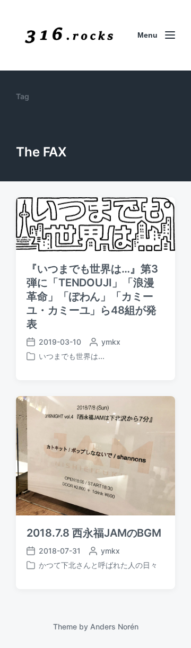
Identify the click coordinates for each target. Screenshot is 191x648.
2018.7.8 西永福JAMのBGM (94, 533)
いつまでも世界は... (72, 356)
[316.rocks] (69, 35)
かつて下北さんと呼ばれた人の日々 (98, 565)
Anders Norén (114, 626)
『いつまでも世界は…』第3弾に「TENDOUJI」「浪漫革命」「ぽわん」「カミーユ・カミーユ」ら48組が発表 (92, 296)
